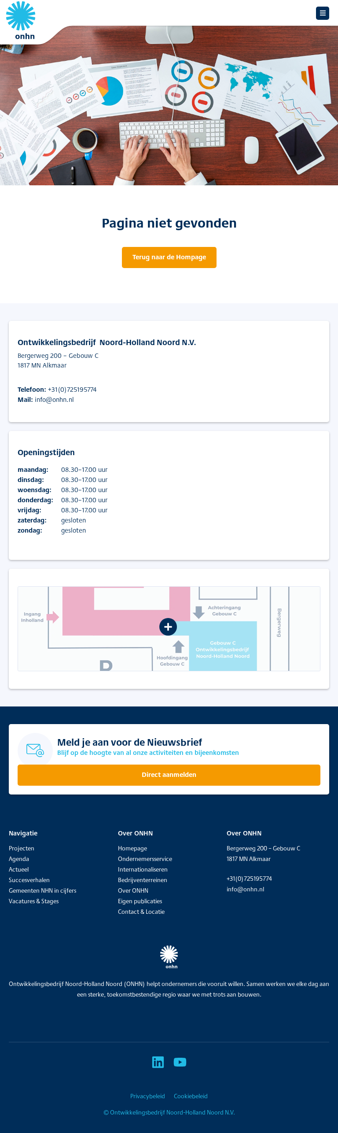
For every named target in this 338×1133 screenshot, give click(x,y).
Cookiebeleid (191, 1096)
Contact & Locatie (141, 911)
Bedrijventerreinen (142, 880)
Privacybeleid (147, 1096)
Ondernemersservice (145, 858)
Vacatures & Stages (34, 901)
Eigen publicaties (140, 901)
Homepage (132, 848)
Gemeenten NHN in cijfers (42, 890)
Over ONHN (133, 890)
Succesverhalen (29, 880)
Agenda (19, 858)
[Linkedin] (158, 1062)
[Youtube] (180, 1062)
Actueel (19, 869)
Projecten (21, 848)
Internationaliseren (143, 869)
